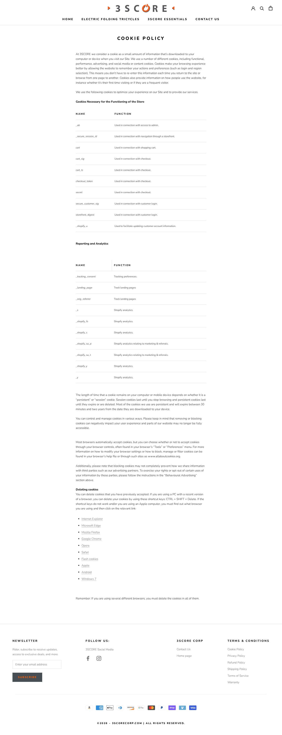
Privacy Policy (236, 656)
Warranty (233, 682)
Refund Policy (236, 662)
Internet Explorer (92, 519)
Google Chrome (91, 539)
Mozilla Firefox (91, 532)
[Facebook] (88, 658)
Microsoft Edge (91, 525)
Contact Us (207, 19)
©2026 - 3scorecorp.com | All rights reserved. (141, 723)
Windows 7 (89, 579)
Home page (184, 656)
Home (67, 19)
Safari (85, 552)
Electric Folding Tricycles (111, 19)
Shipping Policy (237, 669)
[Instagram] (98, 658)
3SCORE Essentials (167, 19)
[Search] (262, 8)
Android (87, 572)
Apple (85, 565)
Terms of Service (238, 676)
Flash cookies (90, 559)
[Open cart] (270, 8)
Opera (85, 545)
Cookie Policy (236, 649)
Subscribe (27, 677)
